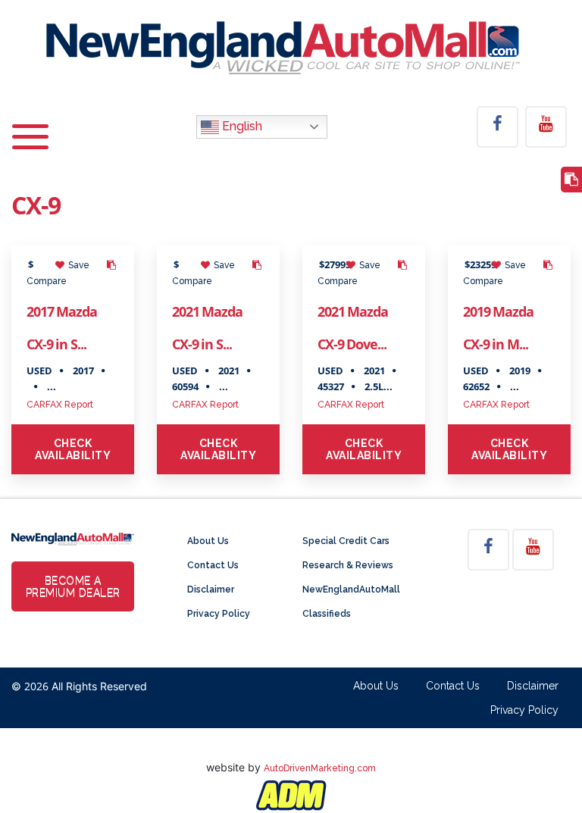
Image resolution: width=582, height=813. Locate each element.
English (240, 126)
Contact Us (213, 565)
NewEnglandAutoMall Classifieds (351, 601)
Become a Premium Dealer (73, 586)
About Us (208, 541)
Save (77, 265)
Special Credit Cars (346, 541)
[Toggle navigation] (30, 127)
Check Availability (73, 449)
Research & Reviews (347, 565)
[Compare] (571, 180)
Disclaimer (210, 589)
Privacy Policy (218, 613)
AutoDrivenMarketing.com (320, 768)
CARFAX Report (60, 404)
